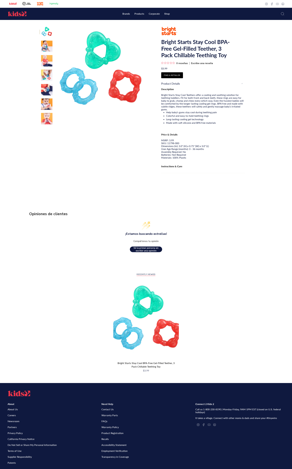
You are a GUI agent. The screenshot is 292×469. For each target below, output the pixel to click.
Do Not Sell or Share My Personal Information (32, 444)
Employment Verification (114, 450)
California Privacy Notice (21, 439)
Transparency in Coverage (115, 456)
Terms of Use (14, 450)
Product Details (170, 83)
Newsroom (13, 421)
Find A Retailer (172, 75)
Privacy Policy (15, 433)
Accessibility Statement (114, 444)
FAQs (104, 421)
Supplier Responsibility (20, 456)
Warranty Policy (110, 427)
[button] (126, 14)
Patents (12, 462)
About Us (13, 409)
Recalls (105, 439)
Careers (12, 415)
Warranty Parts (109, 415)
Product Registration (112, 433)
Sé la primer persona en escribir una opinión (146, 249)
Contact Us (107, 409)
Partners (12, 427)
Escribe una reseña (202, 63)
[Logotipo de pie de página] (19, 393)
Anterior (55, 71)
